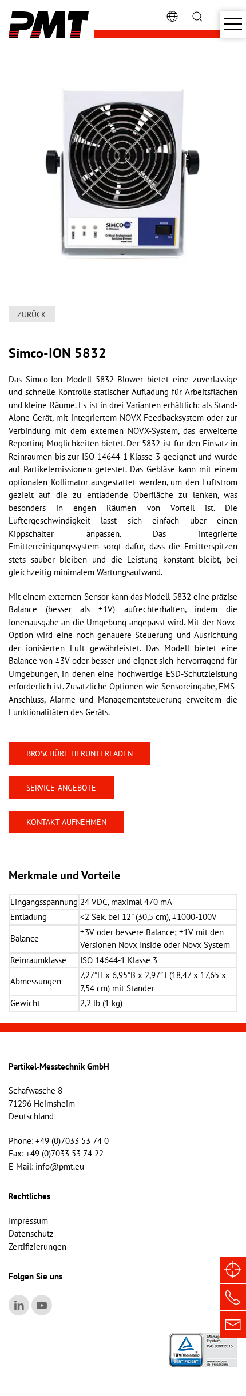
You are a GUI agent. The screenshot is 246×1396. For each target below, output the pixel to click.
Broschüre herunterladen (79, 753)
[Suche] (197, 16)
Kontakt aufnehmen (66, 822)
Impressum (28, 1220)
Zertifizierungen (37, 1246)
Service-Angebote (61, 788)
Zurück (31, 314)
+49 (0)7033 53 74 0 (72, 1140)
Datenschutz (31, 1233)
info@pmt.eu (59, 1166)
